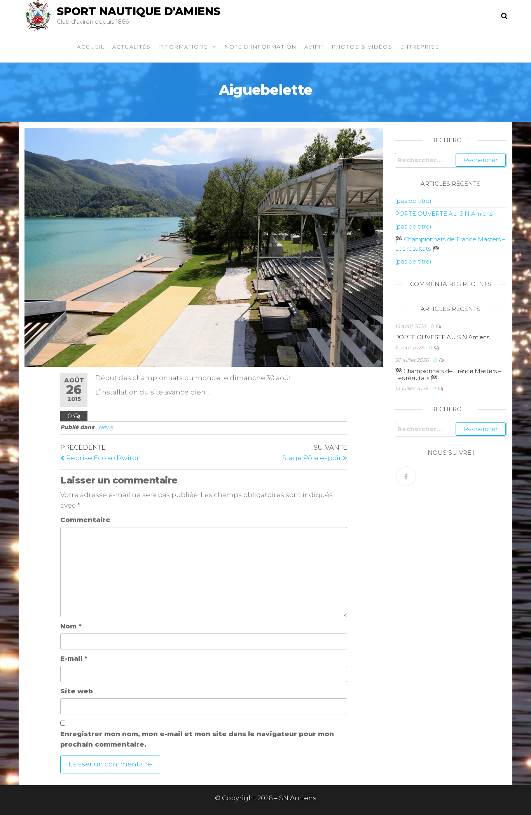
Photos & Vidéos (362, 47)
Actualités (131, 47)
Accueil (91, 47)
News (105, 427)
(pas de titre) (413, 200)
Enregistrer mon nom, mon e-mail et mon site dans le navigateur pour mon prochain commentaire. (197, 739)
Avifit (314, 47)
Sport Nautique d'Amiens (138, 11)
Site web (76, 691)
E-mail (73, 658)
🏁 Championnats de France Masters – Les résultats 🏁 (448, 374)
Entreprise (419, 47)
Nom (71, 626)
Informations (183, 47)
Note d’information (261, 47)
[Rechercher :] (451, 160)
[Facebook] (406, 476)
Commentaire (85, 520)
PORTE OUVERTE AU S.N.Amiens (444, 213)
